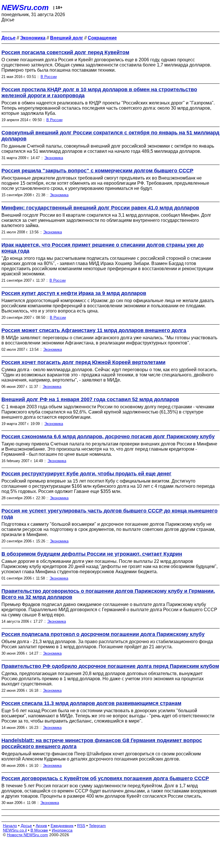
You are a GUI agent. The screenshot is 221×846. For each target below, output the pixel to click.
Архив (41, 825)
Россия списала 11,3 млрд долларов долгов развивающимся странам (91, 703)
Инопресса (62, 830)
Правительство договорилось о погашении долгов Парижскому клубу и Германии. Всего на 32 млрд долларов (108, 594)
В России (49, 77)
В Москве (39, 830)
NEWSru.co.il (15, 830)
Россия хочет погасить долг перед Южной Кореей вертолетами (83, 362)
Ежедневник (62, 825)
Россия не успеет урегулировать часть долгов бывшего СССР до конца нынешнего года (109, 514)
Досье (26, 825)
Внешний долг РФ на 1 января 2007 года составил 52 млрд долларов (90, 399)
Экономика (53, 158)
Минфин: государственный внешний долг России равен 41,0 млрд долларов (100, 208)
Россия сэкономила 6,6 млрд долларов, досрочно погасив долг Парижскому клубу (108, 436)
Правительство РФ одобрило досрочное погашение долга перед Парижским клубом (110, 666)
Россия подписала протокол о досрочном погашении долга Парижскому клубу (103, 634)
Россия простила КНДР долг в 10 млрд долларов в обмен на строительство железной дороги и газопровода (99, 92)
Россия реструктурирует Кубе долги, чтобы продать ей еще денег (86, 474)
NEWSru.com (25, 7)
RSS (81, 825)
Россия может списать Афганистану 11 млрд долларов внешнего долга (93, 330)
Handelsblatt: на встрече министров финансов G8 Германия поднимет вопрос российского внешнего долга (101, 743)
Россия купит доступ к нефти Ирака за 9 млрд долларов (73, 293)
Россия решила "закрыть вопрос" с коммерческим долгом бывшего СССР (97, 171)
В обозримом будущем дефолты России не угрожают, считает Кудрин (91, 554)
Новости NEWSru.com (27, 834)
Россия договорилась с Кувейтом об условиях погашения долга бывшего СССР (105, 778)
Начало (10, 825)
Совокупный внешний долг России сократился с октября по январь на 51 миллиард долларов (110, 136)
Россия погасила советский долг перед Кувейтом (65, 52)
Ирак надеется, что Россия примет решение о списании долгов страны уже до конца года (102, 248)
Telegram (97, 825)
